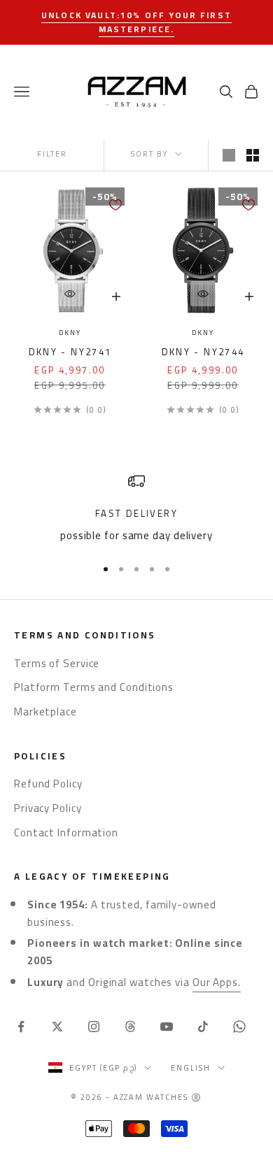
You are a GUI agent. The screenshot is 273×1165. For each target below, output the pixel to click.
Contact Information (66, 832)
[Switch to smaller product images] (252, 155)
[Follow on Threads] (130, 1027)
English (191, 1068)
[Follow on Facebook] (21, 1027)
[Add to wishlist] (116, 205)
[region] (136, 509)
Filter (52, 154)
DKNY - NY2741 (70, 352)
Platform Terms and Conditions (94, 687)
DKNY (69, 333)
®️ (196, 1097)
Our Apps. (216, 982)
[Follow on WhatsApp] (239, 1027)
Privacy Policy (48, 808)
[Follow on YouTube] (167, 1027)
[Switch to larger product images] (229, 155)
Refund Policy (48, 783)
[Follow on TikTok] (203, 1027)
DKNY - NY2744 (203, 352)
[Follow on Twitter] (57, 1027)
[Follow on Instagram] (94, 1027)
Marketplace (45, 711)
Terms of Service (56, 663)
